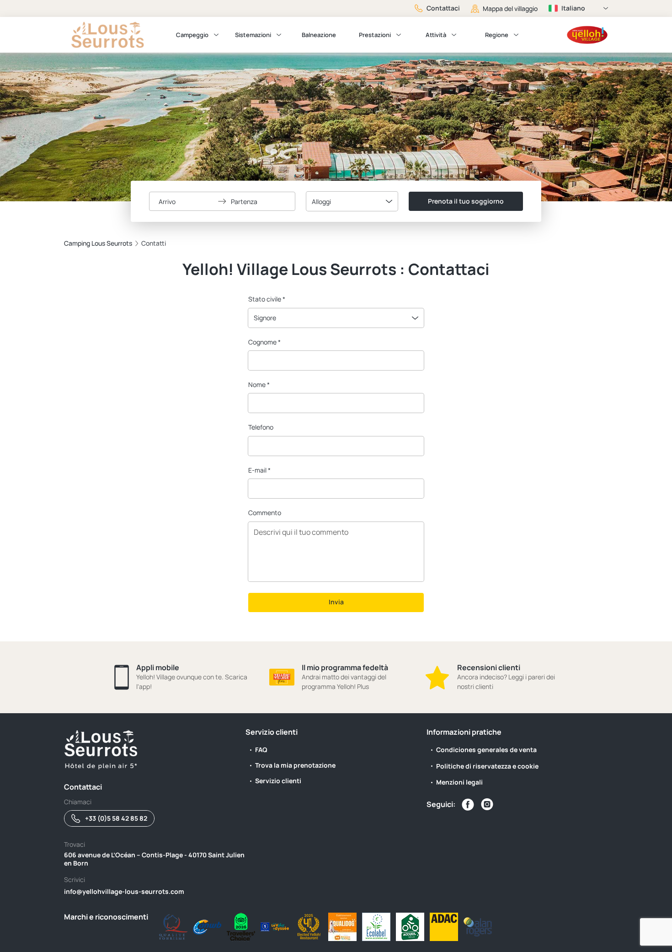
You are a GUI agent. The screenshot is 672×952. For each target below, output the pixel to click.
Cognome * (264, 342)
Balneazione (319, 35)
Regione (496, 35)
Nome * (259, 384)
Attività (436, 35)
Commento (264, 512)
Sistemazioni (253, 35)
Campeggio (192, 35)
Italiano (573, 8)
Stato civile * (266, 299)
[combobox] (352, 201)
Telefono (260, 427)
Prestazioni (375, 35)
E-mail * (259, 470)
